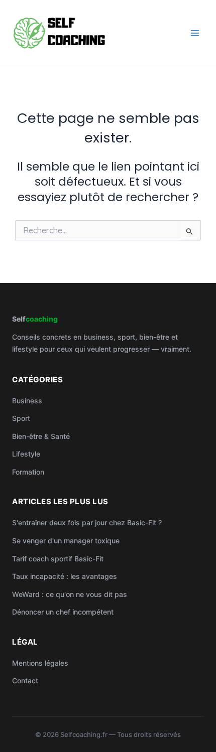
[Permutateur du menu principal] (195, 33)
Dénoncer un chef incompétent (63, 612)
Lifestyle (26, 453)
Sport (21, 418)
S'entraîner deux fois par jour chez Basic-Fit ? (87, 522)
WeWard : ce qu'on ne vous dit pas (69, 594)
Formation (28, 472)
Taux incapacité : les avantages (64, 576)
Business (27, 400)
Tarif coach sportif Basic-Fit (57, 558)
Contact (25, 680)
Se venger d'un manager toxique (66, 540)
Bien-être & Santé (41, 436)
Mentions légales (40, 663)
